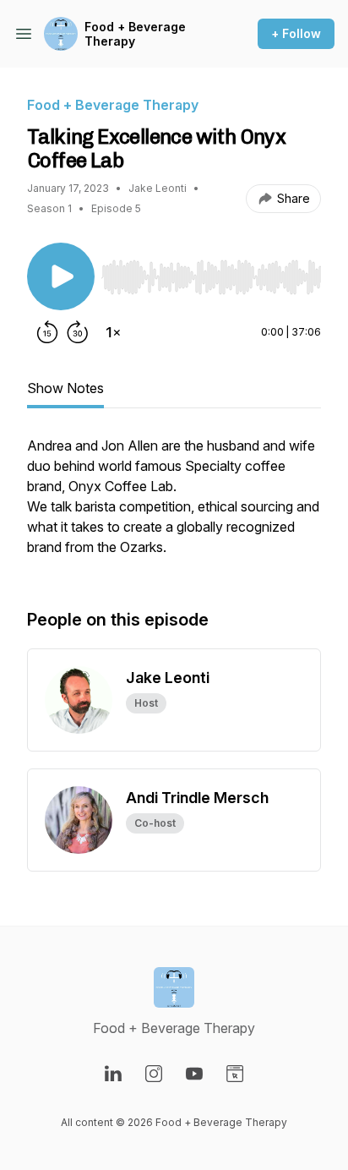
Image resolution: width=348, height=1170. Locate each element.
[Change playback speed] (113, 332)
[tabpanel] (174, 504)
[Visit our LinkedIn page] (113, 1073)
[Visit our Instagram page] (153, 1073)
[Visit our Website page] (234, 1073)
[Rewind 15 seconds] (47, 332)
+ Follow (296, 33)
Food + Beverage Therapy (135, 34)
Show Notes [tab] (65, 388)
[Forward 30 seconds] (78, 332)
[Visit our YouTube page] (194, 1073)
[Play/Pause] (61, 276)
